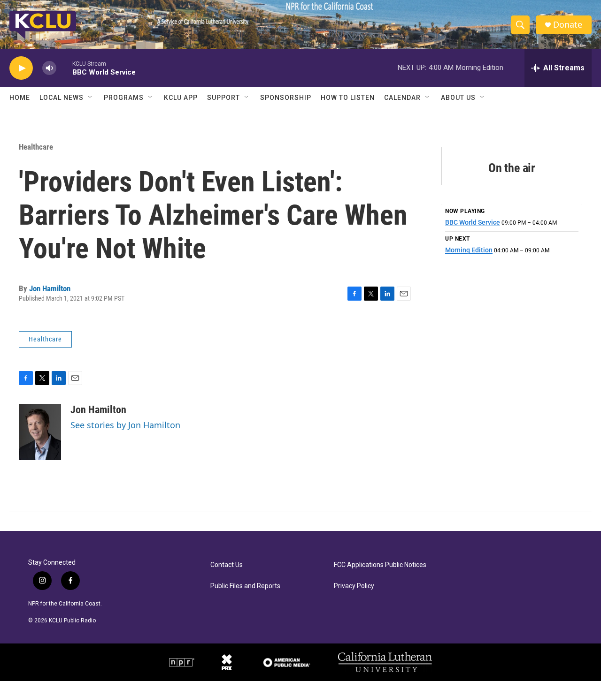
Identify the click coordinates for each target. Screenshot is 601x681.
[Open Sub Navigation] (90, 97)
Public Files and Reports (245, 586)
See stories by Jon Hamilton (125, 425)
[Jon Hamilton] (40, 432)
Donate (567, 25)
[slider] (64, 68)
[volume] (49, 68)
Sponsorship (285, 97)
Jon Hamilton (49, 288)
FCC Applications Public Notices (380, 564)
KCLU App (181, 97)
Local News (61, 97)
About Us (458, 97)
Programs (124, 97)
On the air (511, 168)
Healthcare (36, 146)
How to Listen (348, 97)
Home (19, 97)
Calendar (402, 97)
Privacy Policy (354, 586)
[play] (21, 68)
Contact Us (226, 564)
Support (223, 97)
